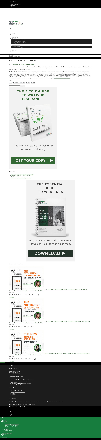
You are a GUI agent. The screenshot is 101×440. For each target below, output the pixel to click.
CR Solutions (14, 64)
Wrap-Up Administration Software (20, 42)
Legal (75, 289)
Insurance (71, 289)
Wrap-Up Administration (27, 64)
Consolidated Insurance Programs (55, 289)
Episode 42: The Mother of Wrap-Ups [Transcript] (21, 175)
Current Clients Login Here (16, 2)
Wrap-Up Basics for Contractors (18, 392)
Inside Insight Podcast (18, 48)
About (3, 419)
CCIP (45, 289)
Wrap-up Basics (5, 429)
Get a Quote (13, 1)
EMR (68, 353)
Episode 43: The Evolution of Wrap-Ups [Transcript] (22, 174)
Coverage (13, 393)
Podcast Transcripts (82, 353)
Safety (16, 354)
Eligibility (13, 394)
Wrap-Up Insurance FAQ (16, 4)
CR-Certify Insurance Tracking (19, 41)
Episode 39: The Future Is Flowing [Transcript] (21, 178)
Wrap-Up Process (17, 46)
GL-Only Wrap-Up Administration (20, 39)
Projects (4, 420)
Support (12, 6)
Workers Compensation (24, 354)
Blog (3, 435)
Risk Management (18, 290)
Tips (19, 64)
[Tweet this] (1, 362)
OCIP (78, 289)
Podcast (81, 289)
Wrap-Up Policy (39, 290)
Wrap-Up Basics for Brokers (17, 390)
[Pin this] (4, 362)
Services (4, 422)
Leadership (77, 321)
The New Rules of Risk (16, 384)
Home (3, 417)
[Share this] (0, 362)
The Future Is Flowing (16, 176)
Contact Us (15, 52)
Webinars (4, 434)
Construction (66, 289)
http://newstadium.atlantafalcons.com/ (62, 78)
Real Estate (4, 421)
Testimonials (13, 5)
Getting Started (14, 395)
